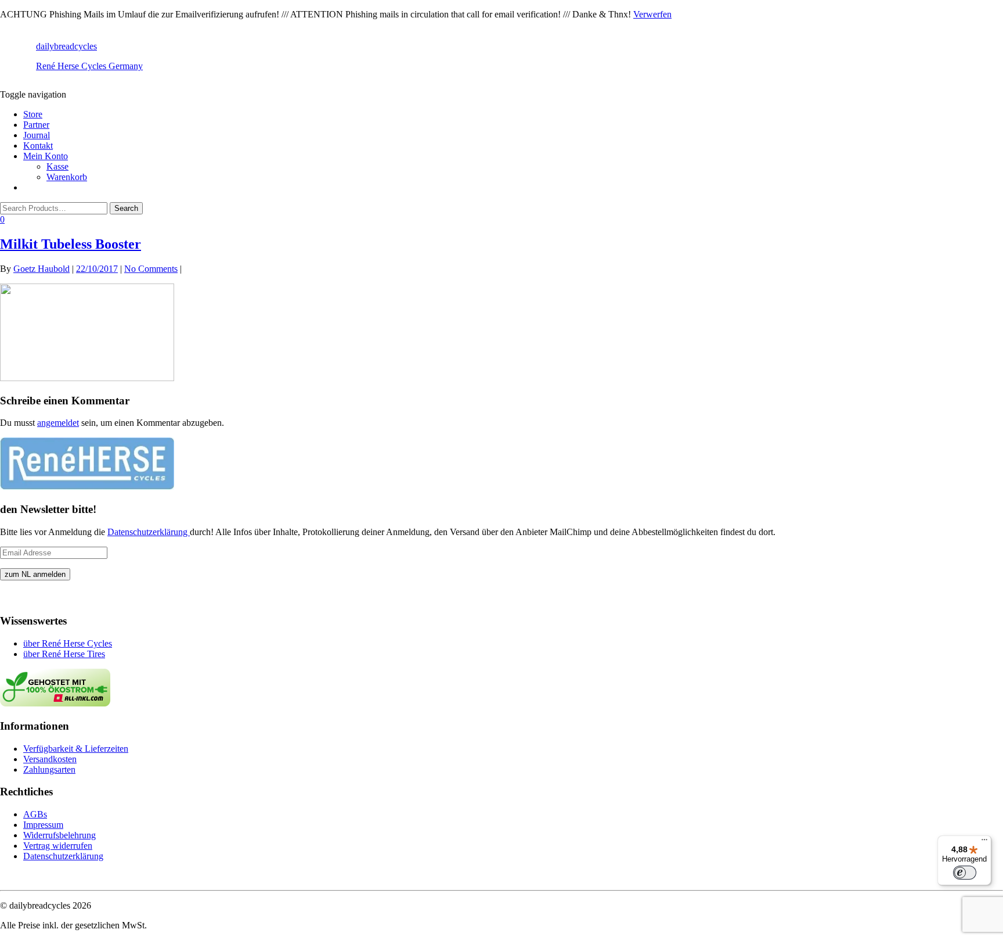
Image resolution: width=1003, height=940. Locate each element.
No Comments (151, 269)
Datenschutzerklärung (148, 532)
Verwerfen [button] (652, 14)
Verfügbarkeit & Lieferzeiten (75, 749)
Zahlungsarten (49, 769)
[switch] (964, 873)
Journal (36, 135)
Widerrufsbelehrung (59, 835)
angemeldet (58, 423)
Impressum (43, 825)
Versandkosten (50, 759)
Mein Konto (45, 156)
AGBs (35, 814)
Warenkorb (66, 177)
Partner (36, 125)
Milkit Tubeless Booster (70, 244)
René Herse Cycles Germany (89, 66)
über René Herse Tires (64, 654)
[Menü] (984, 842)
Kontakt (38, 145)
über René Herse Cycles (67, 643)
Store (32, 114)
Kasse (57, 166)
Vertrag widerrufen (57, 846)
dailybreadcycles (66, 46)
